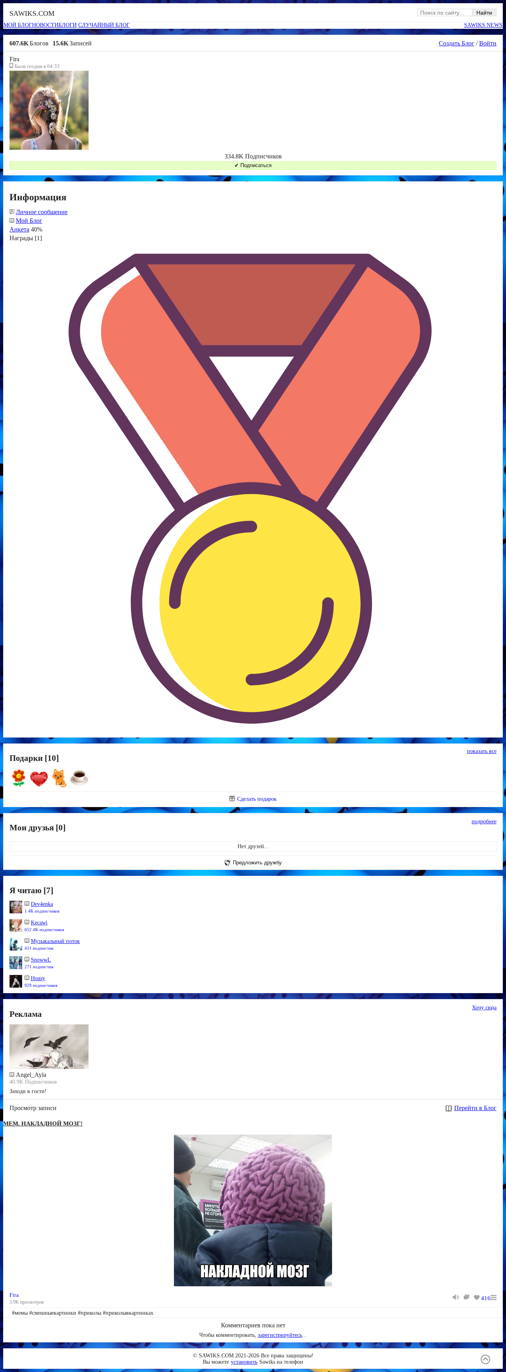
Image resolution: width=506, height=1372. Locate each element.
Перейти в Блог (475, 1108)
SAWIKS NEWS (483, 25)
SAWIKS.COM (32, 13)
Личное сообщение (42, 212)
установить (244, 1362)
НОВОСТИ (45, 25)
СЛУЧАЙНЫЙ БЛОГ (104, 25)
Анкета (19, 229)
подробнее (484, 821)
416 (486, 1298)
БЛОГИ (68, 25)
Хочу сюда (484, 1008)
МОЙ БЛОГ (18, 25)
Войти (488, 43)
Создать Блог (456, 43)
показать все (482, 751)
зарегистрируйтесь (280, 1335)
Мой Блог (29, 220)
